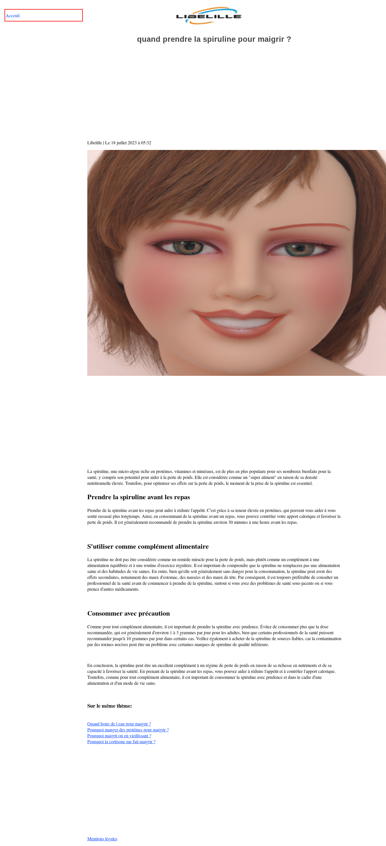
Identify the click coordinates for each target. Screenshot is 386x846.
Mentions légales (102, 838)
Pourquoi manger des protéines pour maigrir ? (128, 729)
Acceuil (12, 15)
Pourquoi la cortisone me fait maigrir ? (121, 741)
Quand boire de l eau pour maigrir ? (119, 724)
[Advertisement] (214, 97)
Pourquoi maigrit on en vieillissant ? (119, 735)
